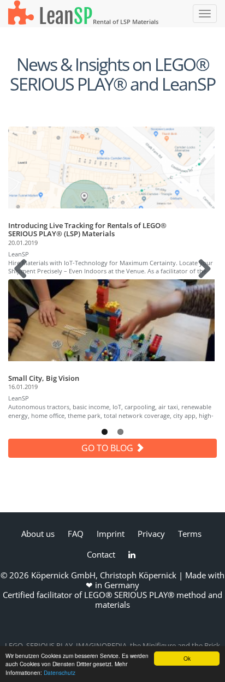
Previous (24, 279)
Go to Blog (108, 448)
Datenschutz (59, 672)
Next (202, 279)
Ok (187, 658)
